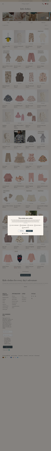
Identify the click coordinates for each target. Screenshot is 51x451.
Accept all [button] (29, 230)
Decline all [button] (22, 230)
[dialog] (25, 225)
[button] (25, 233)
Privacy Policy (25, 222)
